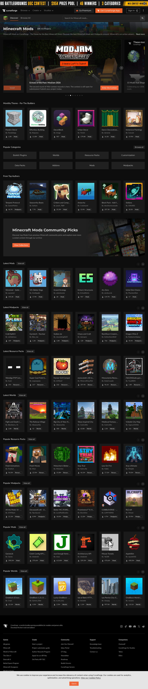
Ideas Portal (65, 648)
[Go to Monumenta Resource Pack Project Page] (110, 372)
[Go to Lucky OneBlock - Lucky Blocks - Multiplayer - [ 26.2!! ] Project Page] (62, 592)
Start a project (37, 644)
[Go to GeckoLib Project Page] (14, 548)
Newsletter (65, 655)
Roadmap (64, 659)
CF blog (63, 652)
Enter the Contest (109, 88)
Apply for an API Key (39, 655)
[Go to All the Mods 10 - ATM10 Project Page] (14, 504)
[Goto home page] (10, 10)
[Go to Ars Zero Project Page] (110, 284)
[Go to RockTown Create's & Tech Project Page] (110, 328)
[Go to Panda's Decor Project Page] (14, 124)
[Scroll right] (143, 264)
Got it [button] (74, 684)
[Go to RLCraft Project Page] (134, 504)
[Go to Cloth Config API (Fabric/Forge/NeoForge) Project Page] (38, 548)
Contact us (94, 652)
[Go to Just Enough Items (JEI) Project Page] (62, 548)
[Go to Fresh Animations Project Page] (14, 460)
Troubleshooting (95, 648)
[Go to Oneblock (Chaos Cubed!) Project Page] (14, 592)
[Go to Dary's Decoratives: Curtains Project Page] (110, 124)
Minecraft (6, 648)
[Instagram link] (121, 626)
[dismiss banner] (144, 3)
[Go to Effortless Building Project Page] (38, 124)
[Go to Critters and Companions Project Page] (62, 197)
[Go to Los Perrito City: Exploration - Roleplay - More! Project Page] (110, 592)
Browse (24, 10)
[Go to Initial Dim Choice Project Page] (134, 284)
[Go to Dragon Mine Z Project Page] (134, 328)
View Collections (21, 245)
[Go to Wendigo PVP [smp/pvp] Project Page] (14, 372)
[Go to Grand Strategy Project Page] (62, 284)
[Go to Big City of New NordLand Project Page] (62, 416)
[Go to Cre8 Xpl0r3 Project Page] (14, 328)
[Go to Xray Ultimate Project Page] (134, 460)
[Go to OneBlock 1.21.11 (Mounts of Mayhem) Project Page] (38, 592)
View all (21, 263)
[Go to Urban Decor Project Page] (86, 124)
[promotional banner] (74, 3)
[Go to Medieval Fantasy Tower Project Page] (110, 416)
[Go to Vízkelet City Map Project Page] (134, 416)
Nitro (120, 655)
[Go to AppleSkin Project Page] (134, 548)
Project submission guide (41, 648)
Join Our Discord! (67, 644)
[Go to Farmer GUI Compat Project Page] (62, 372)
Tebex (121, 652)
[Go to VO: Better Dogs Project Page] (38, 284)
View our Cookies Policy (91, 678)
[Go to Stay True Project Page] (86, 460)
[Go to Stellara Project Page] (134, 197)
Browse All (25, 18)
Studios (47, 10)
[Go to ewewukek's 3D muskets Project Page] (86, 372)
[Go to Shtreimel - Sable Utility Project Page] (14, 284)
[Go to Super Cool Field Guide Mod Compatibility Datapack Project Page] (38, 372)
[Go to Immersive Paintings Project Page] (134, 124)
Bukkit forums (66, 663)
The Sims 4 (7, 655)
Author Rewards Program (41, 652)
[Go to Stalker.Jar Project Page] (62, 328)
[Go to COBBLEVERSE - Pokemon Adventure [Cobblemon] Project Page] (110, 504)
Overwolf (122, 644)
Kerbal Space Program (11, 663)
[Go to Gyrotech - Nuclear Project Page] (38, 328)
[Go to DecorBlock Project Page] (62, 124)
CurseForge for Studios (127, 648)
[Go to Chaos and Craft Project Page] (86, 328)
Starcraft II (7, 659)
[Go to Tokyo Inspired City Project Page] (86, 416)
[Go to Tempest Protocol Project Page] (14, 197)
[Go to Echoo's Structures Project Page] (86, 284)
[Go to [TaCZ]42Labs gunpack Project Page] (134, 372)
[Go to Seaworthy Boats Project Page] (38, 197)
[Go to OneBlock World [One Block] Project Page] (134, 592)
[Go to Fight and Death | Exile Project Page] (14, 416)
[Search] (142, 18)
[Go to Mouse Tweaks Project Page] (110, 548)
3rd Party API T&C (38, 659)
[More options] (143, 10)
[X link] (139, 626)
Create (36, 10)
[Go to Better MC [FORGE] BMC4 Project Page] (62, 504)
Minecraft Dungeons (10, 667)
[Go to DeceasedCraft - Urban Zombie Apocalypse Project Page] (38, 504)
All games (6, 644)
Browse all (139, 147)
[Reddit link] (143, 626)
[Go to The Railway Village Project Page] (38, 416)
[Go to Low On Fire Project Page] (110, 460)
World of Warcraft (9, 652)
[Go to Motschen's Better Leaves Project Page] (62, 460)
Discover (14, 18)
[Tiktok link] (125, 626)
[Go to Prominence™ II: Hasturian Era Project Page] (86, 504)
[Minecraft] (5, 18)
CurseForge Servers (68, 667)
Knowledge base (95, 644)
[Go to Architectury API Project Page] (86, 548)
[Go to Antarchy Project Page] (86, 197)
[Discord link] (134, 626)
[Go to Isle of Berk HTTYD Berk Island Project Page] (86, 592)
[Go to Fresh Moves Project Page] (38, 460)
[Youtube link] (130, 626)
